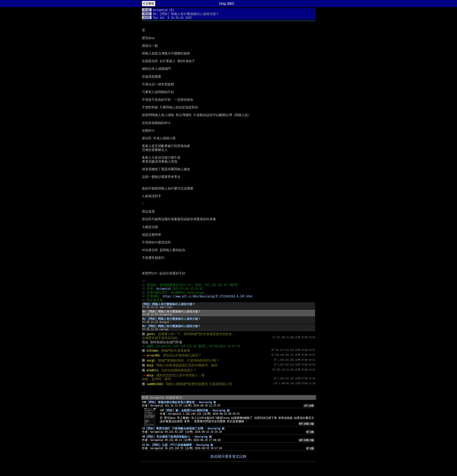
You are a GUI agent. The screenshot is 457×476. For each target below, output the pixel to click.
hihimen (152, 350)
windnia (152, 370)
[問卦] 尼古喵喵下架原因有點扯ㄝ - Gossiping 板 (179, 436)
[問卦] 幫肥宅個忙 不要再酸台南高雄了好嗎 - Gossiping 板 (185, 428)
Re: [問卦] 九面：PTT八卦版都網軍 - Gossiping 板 (179, 444)
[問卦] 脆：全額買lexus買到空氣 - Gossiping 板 (197, 410)
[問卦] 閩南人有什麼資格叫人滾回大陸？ (168, 304)
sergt (151, 360)
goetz (151, 333)
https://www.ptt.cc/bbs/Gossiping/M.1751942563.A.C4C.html (208, 296)
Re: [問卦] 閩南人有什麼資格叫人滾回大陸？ (171, 318)
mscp (150, 365)
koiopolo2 (160, 9)
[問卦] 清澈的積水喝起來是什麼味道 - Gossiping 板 (182, 402)
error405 (153, 355)
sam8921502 (155, 383)
